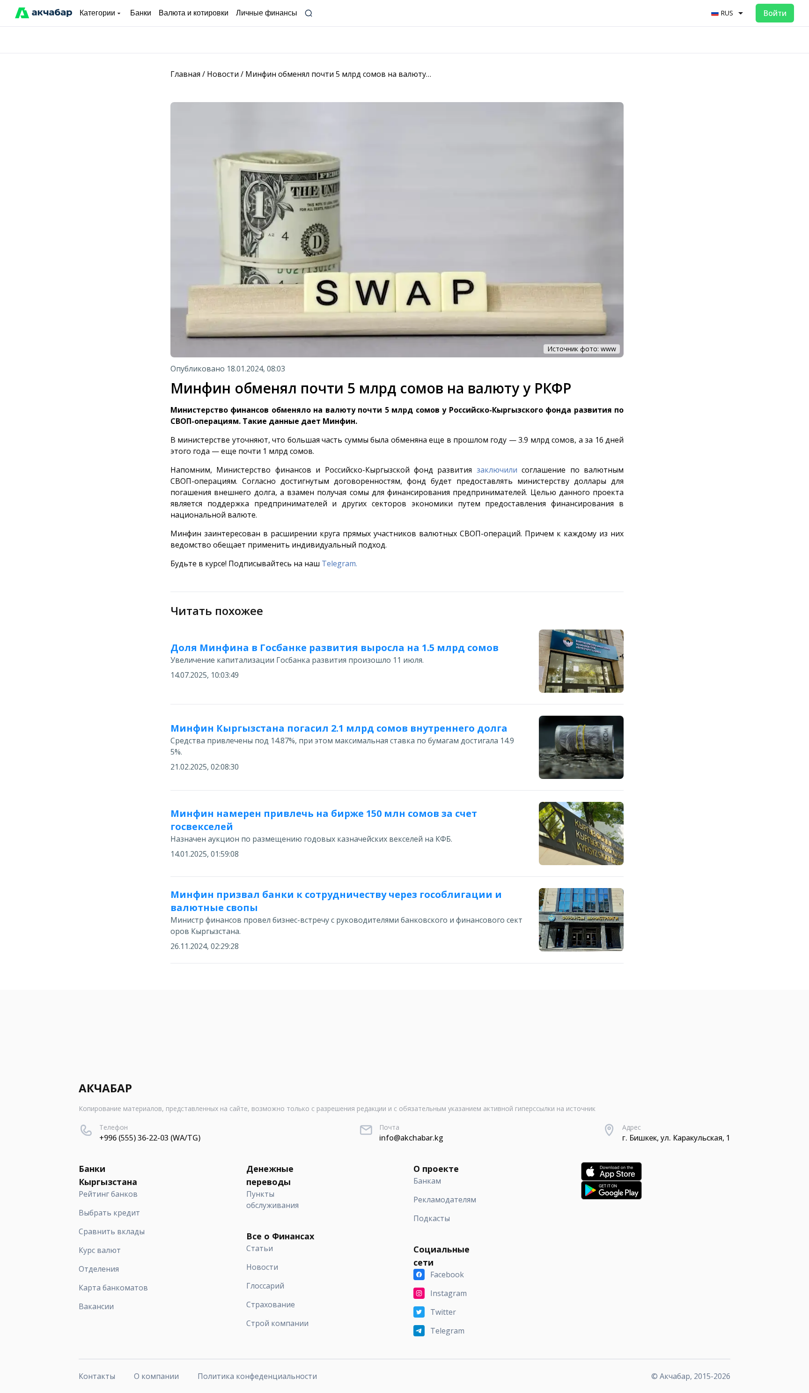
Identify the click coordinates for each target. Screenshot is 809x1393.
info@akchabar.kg (411, 1138)
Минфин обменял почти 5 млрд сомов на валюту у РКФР (349, 74)
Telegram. (339, 563)
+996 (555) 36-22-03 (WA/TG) (149, 1138)
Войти (775, 13)
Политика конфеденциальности (257, 1376)
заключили (497, 470)
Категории (97, 13)
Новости (223, 74)
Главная (185, 74)
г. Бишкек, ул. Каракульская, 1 (676, 1138)
